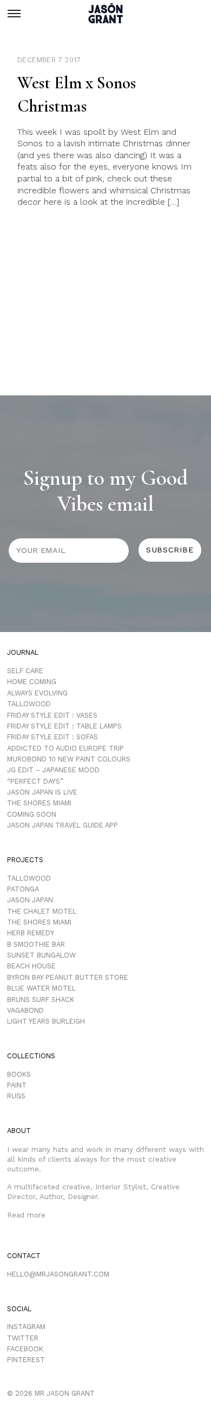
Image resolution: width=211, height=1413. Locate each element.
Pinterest (26, 1360)
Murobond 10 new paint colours (68, 759)
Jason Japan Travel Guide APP (62, 825)
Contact (24, 1256)
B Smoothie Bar (36, 944)
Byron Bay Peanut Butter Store (67, 977)
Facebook (25, 1349)
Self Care (25, 671)
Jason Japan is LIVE (42, 792)
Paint (17, 1085)
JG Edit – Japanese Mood (53, 770)
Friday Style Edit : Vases (52, 715)
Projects (25, 860)
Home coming (31, 682)
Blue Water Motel (41, 988)
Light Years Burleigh (46, 1021)
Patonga (23, 889)
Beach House (31, 966)
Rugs (16, 1096)
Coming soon (31, 814)
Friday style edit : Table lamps (64, 726)
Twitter (22, 1338)
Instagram (26, 1327)
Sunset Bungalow (41, 955)
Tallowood (29, 704)
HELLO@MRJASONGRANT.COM (58, 1274)
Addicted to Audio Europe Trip (65, 748)
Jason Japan (30, 900)
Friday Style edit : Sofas (52, 737)
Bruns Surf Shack (40, 999)
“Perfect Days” (35, 781)
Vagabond (25, 1010)
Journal (22, 652)
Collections (31, 1056)
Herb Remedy (30, 933)
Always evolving (37, 693)
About (19, 1131)
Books (19, 1074)
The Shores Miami (39, 803)
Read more (26, 1215)
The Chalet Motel (41, 911)
